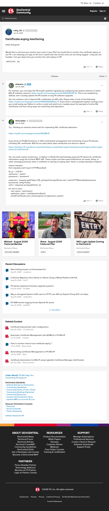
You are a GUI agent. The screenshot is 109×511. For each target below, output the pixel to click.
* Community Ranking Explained (19, 392)
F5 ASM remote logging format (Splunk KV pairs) (32, 302)
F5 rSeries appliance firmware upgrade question (32, 286)
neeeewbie (27, 297)
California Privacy (53, 497)
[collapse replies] (3, 84)
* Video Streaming (13, 411)
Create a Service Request (83, 442)
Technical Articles (25, 442)
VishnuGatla (20, 121)
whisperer (19, 84)
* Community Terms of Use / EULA (20, 390)
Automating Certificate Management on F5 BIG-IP (33, 352)
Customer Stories (54, 444)
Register (93, 11)
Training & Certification (54, 452)
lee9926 (26, 305)
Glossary (54, 442)
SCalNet (26, 289)
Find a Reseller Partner (25, 465)
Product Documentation (54, 436)
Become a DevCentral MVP (25, 454)
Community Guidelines (25, 447)
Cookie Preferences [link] (54, 501)
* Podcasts (10, 406)
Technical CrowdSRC (25, 444)
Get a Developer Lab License (25, 452)
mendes (25, 338)
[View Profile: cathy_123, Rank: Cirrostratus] (8, 32)
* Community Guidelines (16, 387)
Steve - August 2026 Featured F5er (51, 243)
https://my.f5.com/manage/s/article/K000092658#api (33, 101)
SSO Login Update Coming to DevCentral (90, 243)
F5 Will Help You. (19, 375)
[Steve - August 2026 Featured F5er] (54, 224)
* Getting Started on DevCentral (19, 385)
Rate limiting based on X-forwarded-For (28, 269)
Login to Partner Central (25, 473)
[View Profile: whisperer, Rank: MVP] (11, 85)
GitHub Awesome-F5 (14, 415)
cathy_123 (17, 30)
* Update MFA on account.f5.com (20, 399)
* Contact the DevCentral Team (19, 397)
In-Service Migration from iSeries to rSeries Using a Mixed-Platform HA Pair (44, 278)
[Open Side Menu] (4, 11)
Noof (24, 354)
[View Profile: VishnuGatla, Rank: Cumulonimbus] (11, 122)
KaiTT (25, 280)
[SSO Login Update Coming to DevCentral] (90, 224)
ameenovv (27, 272)
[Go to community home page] (19, 11)
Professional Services (84, 439)
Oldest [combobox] (103, 76)
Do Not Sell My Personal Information (76, 497)
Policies (34, 497)
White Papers (54, 439)
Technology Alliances (25, 467)
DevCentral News (10, 248)
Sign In (103, 11)
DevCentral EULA (25, 449)
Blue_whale (26, 346)
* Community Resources (15, 394)
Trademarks (24, 497)
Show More (56, 310)
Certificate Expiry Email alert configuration (30, 327)
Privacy (41, 497)
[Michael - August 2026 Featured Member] (18, 224)
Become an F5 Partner (25, 470)
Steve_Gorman (28, 363)
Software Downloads (83, 444)
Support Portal (83, 447)
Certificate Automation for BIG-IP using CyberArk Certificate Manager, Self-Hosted (47, 360)
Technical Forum (11, 18)
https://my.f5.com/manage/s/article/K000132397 (53, 93)
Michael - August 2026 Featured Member (16, 243)
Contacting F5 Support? (16, 378)
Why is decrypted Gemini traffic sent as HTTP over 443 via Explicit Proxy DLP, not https (49, 294)
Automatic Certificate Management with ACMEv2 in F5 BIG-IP (38, 335)
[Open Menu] (105, 18)
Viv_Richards (28, 330)
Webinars (54, 447)
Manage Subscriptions (83, 436)
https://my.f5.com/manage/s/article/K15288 (28, 133)
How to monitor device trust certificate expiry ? (31, 343)
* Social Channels (13, 408)
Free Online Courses (54, 449)
